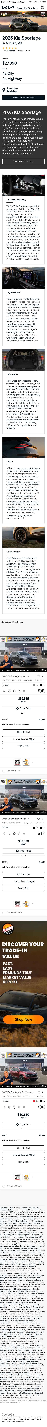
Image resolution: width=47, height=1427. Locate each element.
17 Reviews (11, 51)
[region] (23, 721)
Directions (12, 2)
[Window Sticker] (43, 691)
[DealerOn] (8, 1414)
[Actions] (42, 676)
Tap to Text (23, 746)
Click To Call (23, 732)
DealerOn (18, 1417)
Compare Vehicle (14, 771)
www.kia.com (20, 1421)
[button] (4, 2)
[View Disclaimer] (24, 691)
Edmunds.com (24, 51)
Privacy (31, 1417)
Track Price (25, 708)
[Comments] (39, 691)
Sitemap (25, 1417)
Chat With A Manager (23, 739)
